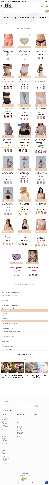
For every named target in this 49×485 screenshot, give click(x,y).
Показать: (19, 30)
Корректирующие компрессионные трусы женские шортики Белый (25, 173)
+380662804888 (7, 410)
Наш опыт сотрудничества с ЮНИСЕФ (36, 377)
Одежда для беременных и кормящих (10, 292)
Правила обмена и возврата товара (19, 427)
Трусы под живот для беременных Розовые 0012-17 (8, 51)
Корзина (34, 422)
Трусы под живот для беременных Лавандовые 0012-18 (16, 267)
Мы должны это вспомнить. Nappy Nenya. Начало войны (12, 377)
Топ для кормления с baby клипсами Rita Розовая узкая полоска (41, 205)
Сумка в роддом (7, 23)
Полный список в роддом (20, 437)
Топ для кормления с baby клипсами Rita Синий (24, 236)
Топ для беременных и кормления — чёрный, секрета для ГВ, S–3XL (24, 141)
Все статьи (23, 359)
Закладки (35, 420)
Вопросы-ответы (19, 419)
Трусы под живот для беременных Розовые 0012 (32, 267)
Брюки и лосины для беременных (9, 295)
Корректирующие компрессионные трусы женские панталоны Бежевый (24, 110)
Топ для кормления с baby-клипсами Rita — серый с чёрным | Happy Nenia (41, 141)
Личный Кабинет (35, 417)
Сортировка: (19, 28)
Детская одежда (5, 338)
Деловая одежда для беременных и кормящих (12, 305)
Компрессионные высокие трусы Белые (24, 80)
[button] (46, 5)
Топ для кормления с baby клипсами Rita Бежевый (24, 205)
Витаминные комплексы (7, 349)
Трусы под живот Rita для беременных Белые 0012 (41, 110)
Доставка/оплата (19, 422)
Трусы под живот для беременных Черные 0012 (41, 50)
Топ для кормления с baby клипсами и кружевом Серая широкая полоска (41, 236)
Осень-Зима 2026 (6, 300)
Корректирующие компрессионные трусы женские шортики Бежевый (8, 174)
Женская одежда (5, 341)
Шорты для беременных (7, 346)
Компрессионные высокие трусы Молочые (41, 80)
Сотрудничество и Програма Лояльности (21, 433)
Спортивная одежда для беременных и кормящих (13, 302)
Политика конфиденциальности (24, 475)
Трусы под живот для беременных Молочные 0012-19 (24, 51)
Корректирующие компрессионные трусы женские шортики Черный (8, 205)
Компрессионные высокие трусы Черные (8, 109)
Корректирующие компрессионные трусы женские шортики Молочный (41, 174)
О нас (18, 417)
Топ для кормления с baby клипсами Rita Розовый (8, 236)
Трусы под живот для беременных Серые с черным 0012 (8, 141)
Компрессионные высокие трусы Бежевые (8, 80)
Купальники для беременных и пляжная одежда (12, 344)
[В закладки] (13, 35)
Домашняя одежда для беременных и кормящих (12, 308)
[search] (36, 406)
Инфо (46, 1)
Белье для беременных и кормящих (10, 297)
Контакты (19, 430)
